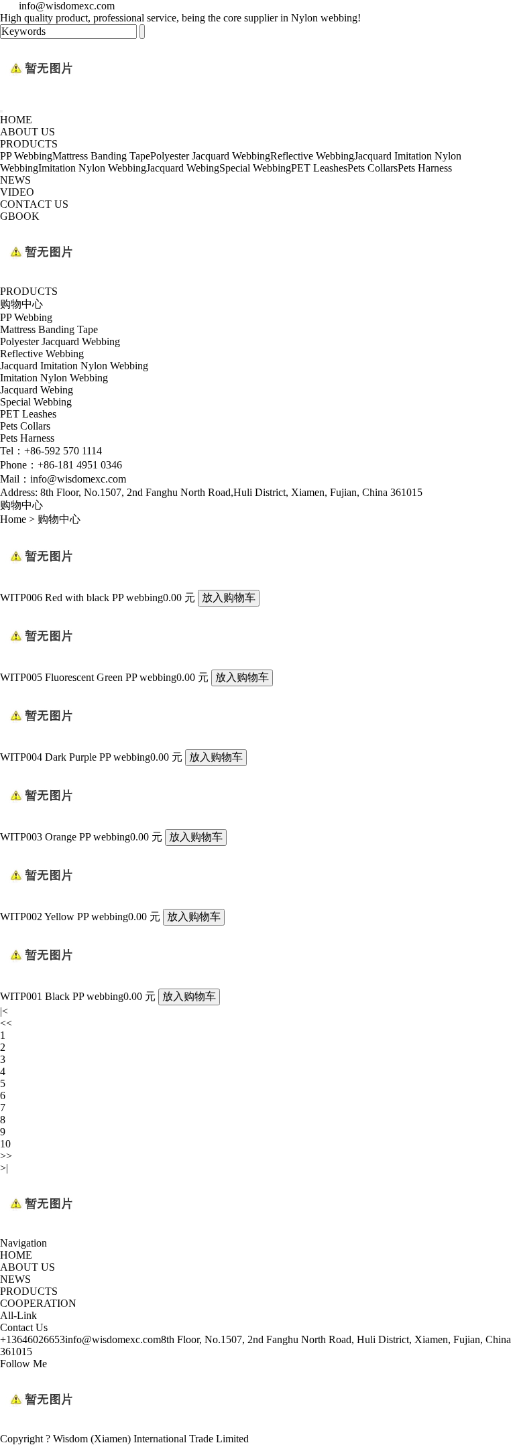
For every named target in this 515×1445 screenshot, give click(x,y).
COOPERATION (38, 1303)
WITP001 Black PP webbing (61, 996)
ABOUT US (27, 131)
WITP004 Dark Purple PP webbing (75, 757)
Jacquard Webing (182, 168)
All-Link (18, 1315)
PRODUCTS (29, 143)
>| (4, 1168)
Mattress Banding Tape (101, 156)
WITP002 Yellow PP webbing (64, 916)
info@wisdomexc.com (113, 1339)
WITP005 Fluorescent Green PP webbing (88, 677)
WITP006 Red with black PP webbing (81, 597)
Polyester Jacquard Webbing (210, 156)
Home (13, 519)
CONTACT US (34, 204)
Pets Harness (425, 168)
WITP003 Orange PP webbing (65, 836)
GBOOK (20, 216)
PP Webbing (26, 156)
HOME (16, 119)
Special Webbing (255, 168)
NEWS (15, 180)
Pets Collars (372, 168)
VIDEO (17, 192)
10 (5, 1143)
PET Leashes (319, 168)
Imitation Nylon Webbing (92, 168)
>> (6, 1155)
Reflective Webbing (312, 156)
